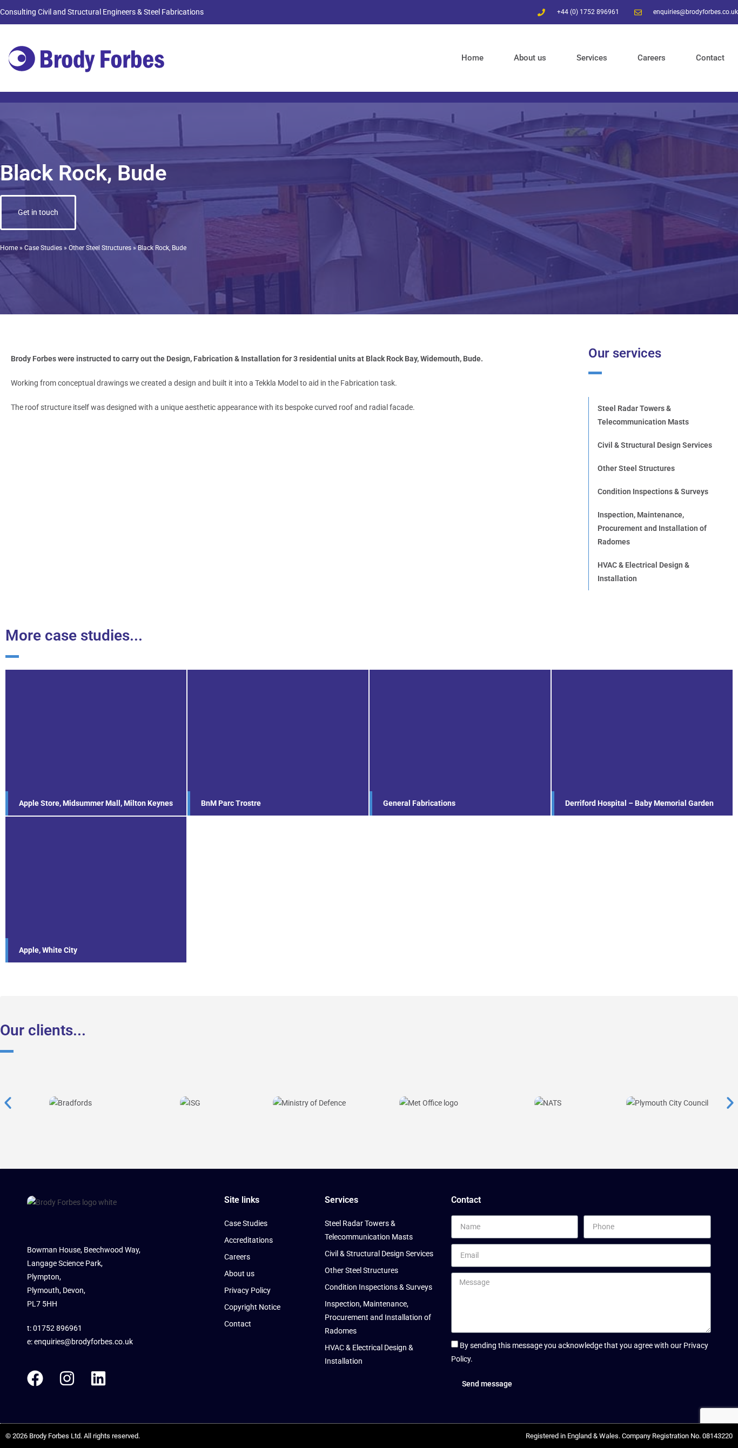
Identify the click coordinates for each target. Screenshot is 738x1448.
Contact (710, 58)
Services (591, 58)
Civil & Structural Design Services (655, 445)
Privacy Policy (247, 1290)
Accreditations (248, 1240)
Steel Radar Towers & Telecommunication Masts (643, 415)
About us (530, 58)
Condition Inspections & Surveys (653, 491)
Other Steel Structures (100, 248)
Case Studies (43, 248)
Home (472, 58)
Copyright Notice (252, 1307)
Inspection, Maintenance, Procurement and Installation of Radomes (652, 528)
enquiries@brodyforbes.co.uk (83, 1341)
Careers (652, 58)
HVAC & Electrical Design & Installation (643, 572)
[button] (8, 1103)
